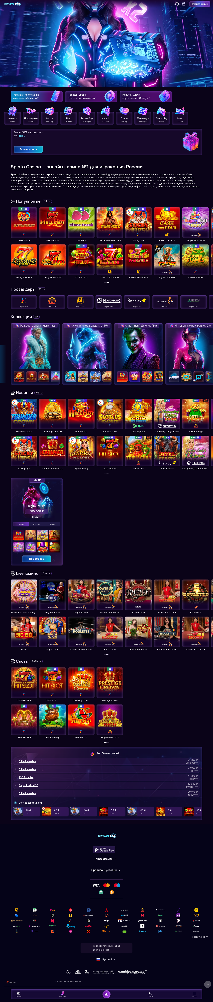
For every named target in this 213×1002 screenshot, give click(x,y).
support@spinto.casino (108, 946)
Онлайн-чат (102, 950)
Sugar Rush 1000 (28, 785)
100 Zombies (26, 777)
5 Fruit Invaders (27, 761)
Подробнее (36, 558)
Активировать (28, 149)
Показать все (198, 936)
